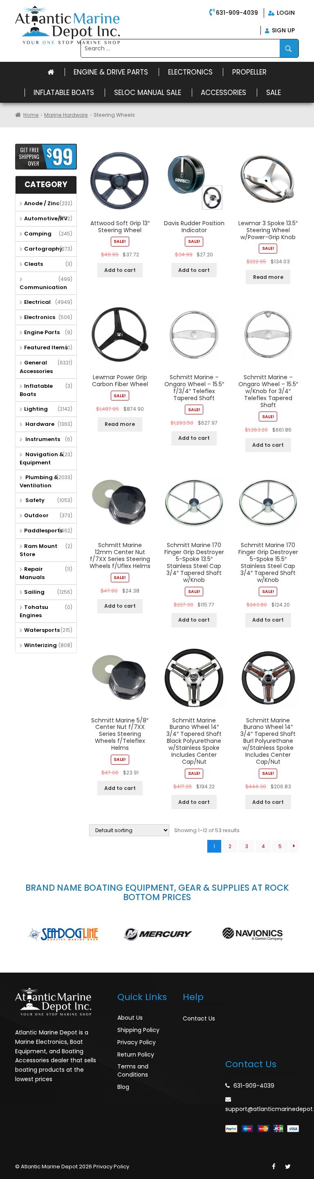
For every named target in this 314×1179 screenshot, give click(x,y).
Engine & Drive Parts (111, 72)
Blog (123, 1087)
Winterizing (40, 645)
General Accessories (36, 367)
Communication (43, 287)
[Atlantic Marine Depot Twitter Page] (288, 1167)
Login (285, 13)
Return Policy (135, 1054)
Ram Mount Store (38, 550)
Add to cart (120, 270)
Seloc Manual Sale (147, 92)
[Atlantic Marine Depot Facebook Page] (274, 1167)
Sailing (34, 592)
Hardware (39, 424)
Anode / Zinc (41, 203)
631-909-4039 (237, 13)
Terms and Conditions (132, 1070)
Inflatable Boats (64, 92)
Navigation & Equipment (42, 458)
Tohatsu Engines (34, 611)
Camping (38, 234)
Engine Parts (42, 332)
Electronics (190, 72)
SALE (273, 92)
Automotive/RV (45, 218)
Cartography (43, 249)
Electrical (37, 302)
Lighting (36, 409)
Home (31, 114)
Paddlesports (43, 530)
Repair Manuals (32, 573)
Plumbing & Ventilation (39, 481)
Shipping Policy (138, 1030)
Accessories (223, 92)
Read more (268, 277)
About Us (130, 1018)
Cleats (33, 264)
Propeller (249, 72)
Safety (34, 500)
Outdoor (36, 515)
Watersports (42, 630)
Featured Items (45, 347)
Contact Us (199, 1018)
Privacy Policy (136, 1042)
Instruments (42, 439)
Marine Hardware (66, 114)
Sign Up (282, 30)
